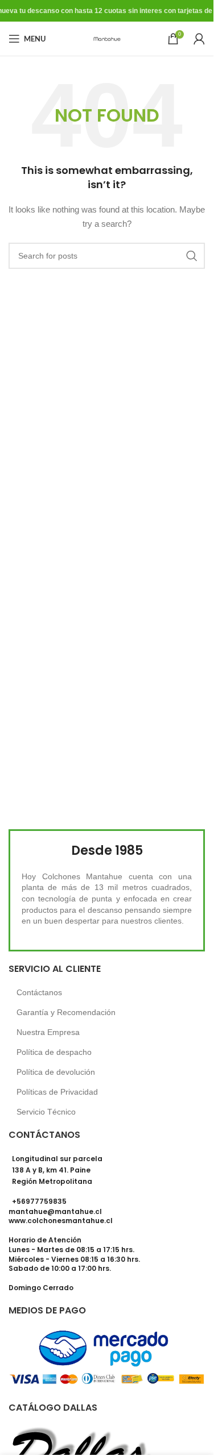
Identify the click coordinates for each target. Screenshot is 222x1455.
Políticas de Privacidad (57, 1091)
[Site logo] (107, 38)
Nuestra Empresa (48, 1032)
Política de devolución (56, 1071)
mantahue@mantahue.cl (55, 1211)
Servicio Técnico (46, 1111)
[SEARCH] (192, 256)
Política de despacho (54, 1052)
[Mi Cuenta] (199, 38)
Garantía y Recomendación (66, 1012)
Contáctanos (39, 992)
